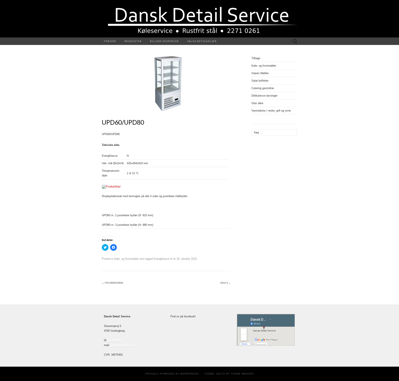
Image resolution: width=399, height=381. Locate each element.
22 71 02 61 (115, 340)
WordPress (189, 373)
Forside (110, 41)
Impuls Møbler (260, 73)
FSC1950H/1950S (112, 283)
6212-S (225, 283)
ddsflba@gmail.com (122, 345)
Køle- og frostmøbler (126, 258)
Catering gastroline (262, 88)
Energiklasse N (163, 258)
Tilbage (255, 58)
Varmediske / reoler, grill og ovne (271, 110)
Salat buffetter (259, 80)
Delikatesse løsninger (264, 95)
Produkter (133, 41)
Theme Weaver (242, 373)
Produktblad (113, 186)
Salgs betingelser (202, 41)
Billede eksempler (164, 41)
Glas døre (257, 103)
